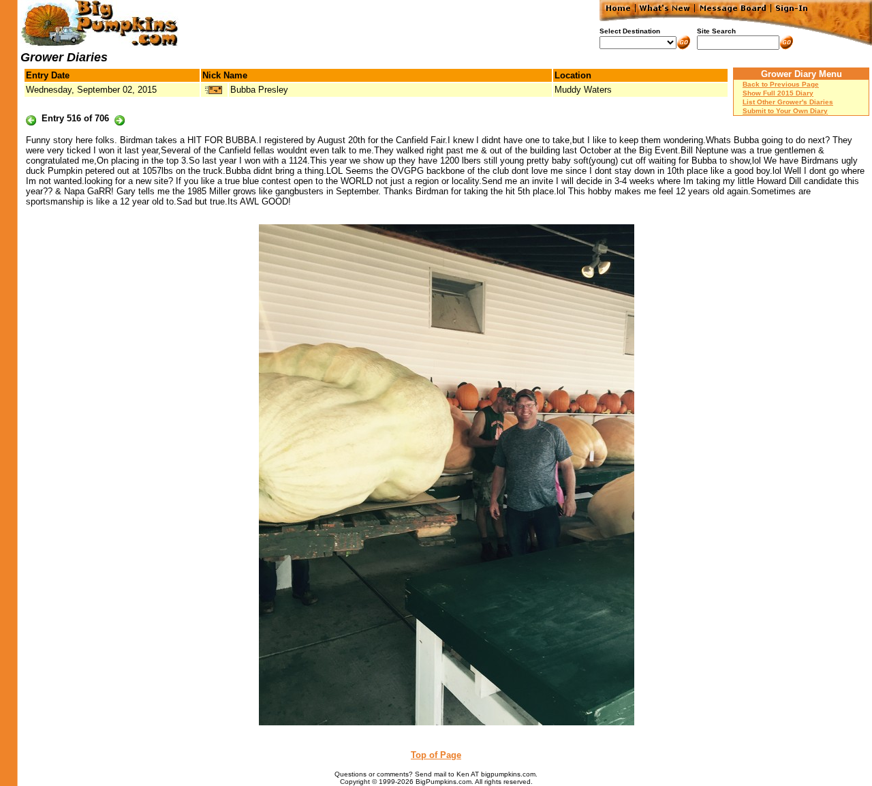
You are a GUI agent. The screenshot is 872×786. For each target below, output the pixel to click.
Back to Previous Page (781, 84)
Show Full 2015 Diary (778, 93)
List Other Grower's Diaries (788, 102)
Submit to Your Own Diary (785, 111)
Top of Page (436, 755)
